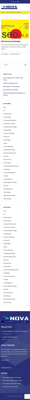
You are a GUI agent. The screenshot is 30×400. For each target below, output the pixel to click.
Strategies (7, 169)
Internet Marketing (9, 133)
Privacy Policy (5, 360)
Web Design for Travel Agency (11, 86)
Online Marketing (8, 146)
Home (2, 12)
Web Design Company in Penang (12, 377)
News (5, 143)
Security (6, 156)
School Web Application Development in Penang (14, 94)
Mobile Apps (7, 140)
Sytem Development (9, 172)
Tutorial (6, 176)
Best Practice (8, 114)
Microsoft (6, 136)
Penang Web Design (9, 149)
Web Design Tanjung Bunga (10, 386)
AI (4, 110)
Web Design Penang (9, 195)
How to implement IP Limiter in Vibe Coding (13, 79)
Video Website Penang (10, 182)
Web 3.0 (6, 185)
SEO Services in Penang (10, 41)
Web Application (8, 189)
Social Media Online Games (11, 166)
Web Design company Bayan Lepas (12, 380)
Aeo (5, 107)
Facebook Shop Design (10, 127)
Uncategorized (8, 179)
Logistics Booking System (10, 83)
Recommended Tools (10, 153)
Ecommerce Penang (9, 123)
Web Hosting (7, 198)
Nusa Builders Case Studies (10, 89)
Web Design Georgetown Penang (12, 383)
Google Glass (7, 130)
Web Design (7, 192)
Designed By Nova (6, 367)
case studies (7, 117)
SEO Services (7, 159)
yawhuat (5, 54)
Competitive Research (10, 120)
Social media (7, 163)
